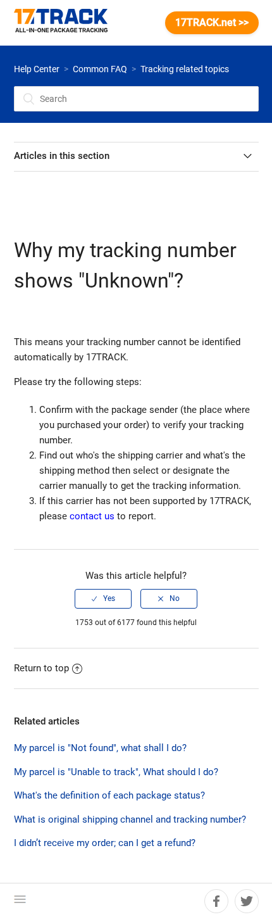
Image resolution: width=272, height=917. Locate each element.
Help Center (36, 69)
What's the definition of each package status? (109, 795)
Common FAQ (100, 69)
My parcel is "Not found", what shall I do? (100, 748)
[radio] (103, 598)
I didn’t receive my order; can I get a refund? (104, 843)
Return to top (41, 668)
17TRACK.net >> (212, 22)
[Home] (67, 23)
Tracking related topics (184, 69)
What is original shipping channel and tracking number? (130, 819)
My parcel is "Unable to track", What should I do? (116, 772)
